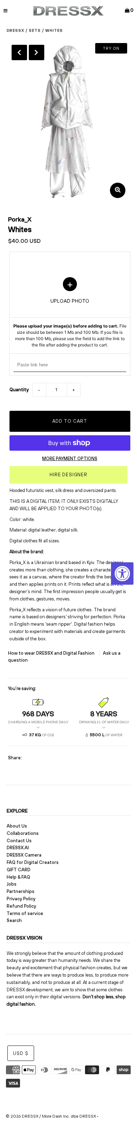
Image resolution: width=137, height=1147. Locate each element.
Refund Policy (21, 906)
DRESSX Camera (24, 855)
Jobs (12, 884)
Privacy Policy (21, 898)
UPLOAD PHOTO (69, 312)
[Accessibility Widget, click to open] (122, 573)
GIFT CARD (19, 869)
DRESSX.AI (18, 847)
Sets (35, 30)
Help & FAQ (18, 877)
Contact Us (19, 840)
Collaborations (23, 833)
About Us (17, 826)
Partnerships (20, 891)
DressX (15, 30)
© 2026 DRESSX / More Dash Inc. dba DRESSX (51, 1116)
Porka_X (19, 219)
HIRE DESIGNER (68, 474)
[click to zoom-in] (117, 190)
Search (14, 920)
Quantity (19, 389)
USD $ (20, 1053)
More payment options (69, 458)
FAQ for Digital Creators (33, 862)
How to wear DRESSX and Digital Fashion (52, 653)
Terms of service (25, 913)
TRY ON (111, 48)
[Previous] (19, 52)
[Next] (36, 52)
